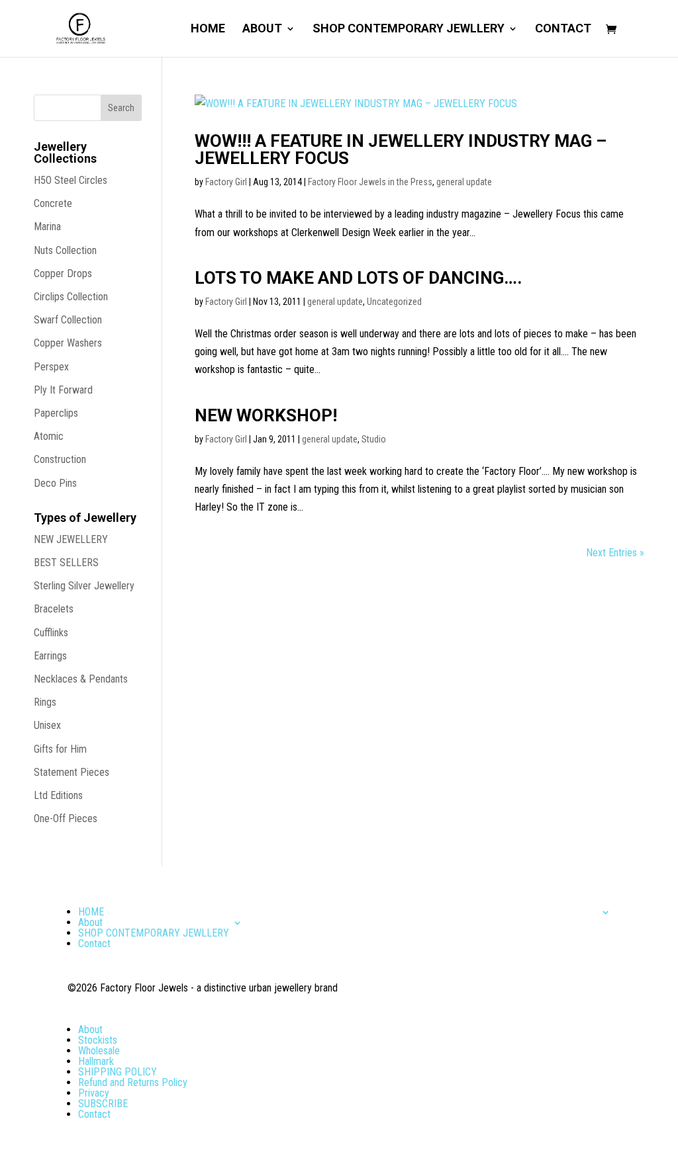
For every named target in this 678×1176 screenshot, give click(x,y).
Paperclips (56, 413)
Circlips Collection (71, 296)
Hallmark (96, 1061)
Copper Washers (68, 343)
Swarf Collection (68, 320)
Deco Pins (55, 483)
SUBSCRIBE (103, 1103)
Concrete (53, 203)
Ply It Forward (63, 390)
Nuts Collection (65, 250)
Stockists (97, 1040)
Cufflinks (51, 632)
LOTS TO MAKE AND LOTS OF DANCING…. (358, 278)
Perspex (51, 366)
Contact (563, 29)
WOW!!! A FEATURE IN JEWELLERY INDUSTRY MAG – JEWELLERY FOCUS (400, 149)
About (262, 29)
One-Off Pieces (65, 818)
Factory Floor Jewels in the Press (370, 182)
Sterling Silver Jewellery (84, 585)
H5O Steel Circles (70, 180)
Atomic (49, 436)
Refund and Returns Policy (132, 1082)
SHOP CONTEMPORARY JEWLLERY (409, 29)
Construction (60, 459)
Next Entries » (615, 552)
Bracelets (53, 609)
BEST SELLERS (66, 562)
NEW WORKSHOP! (266, 415)
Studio (374, 439)
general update (464, 182)
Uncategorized (394, 301)
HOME (208, 29)
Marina (47, 226)
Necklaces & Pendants (81, 679)
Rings (45, 702)
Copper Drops (63, 273)
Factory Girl (226, 182)
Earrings (50, 656)
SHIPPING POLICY (117, 1072)
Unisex (47, 725)
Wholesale (99, 1050)
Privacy (93, 1093)
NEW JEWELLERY (71, 539)
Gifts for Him (60, 749)
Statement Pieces (71, 772)
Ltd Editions (58, 795)
